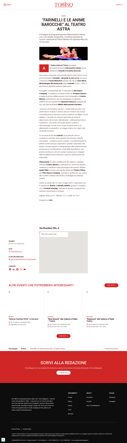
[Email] (24, 269)
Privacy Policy (16, 429)
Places (70, 401)
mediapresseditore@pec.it (81, 440)
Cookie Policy (27, 429)
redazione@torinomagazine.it (56, 435)
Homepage (13, 349)
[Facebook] (10, 269)
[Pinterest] (17, 269)
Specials (70, 414)
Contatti (88, 401)
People (70, 397)
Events (70, 405)
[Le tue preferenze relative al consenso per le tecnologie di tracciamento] (3, 440)
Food (69, 409)
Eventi (23, 349)
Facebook (112, 397)
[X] (21, 269)
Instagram (112, 401)
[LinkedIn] (13, 269)
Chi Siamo (89, 397)
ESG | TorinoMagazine (93, 405)
